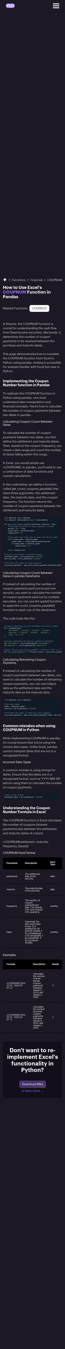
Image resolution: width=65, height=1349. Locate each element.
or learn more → (32, 1090)
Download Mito (32, 1084)
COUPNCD (39, 308)
